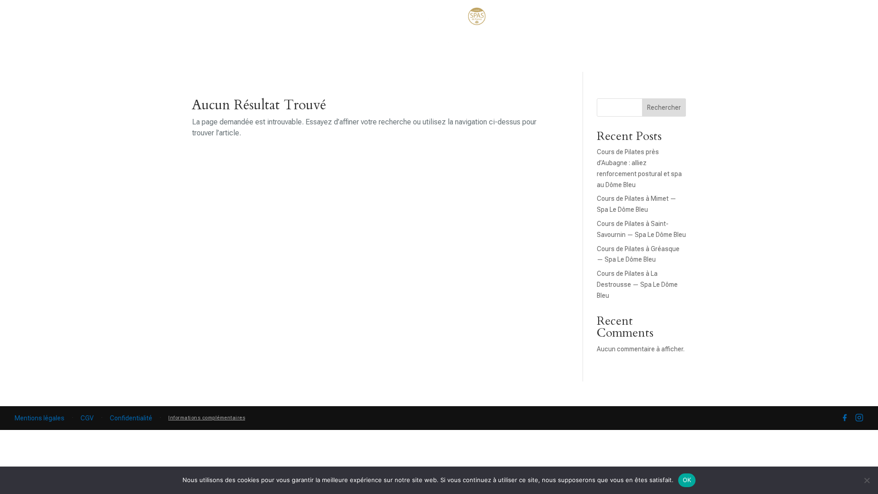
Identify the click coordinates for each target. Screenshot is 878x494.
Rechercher (664, 107)
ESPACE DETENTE (262, 65)
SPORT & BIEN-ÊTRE (345, 65)
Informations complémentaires (206, 418)
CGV (87, 418)
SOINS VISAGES (170, 90)
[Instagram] (859, 418)
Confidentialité (131, 418)
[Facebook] (845, 418)
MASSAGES (415, 65)
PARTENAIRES (719, 65)
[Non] (866, 480)
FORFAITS (553, 65)
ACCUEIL (100, 65)
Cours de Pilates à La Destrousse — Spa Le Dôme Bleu (637, 284)
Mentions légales (39, 418)
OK (687, 479)
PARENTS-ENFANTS (485, 65)
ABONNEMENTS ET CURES (632, 65)
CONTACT (775, 65)
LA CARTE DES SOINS (168, 65)
